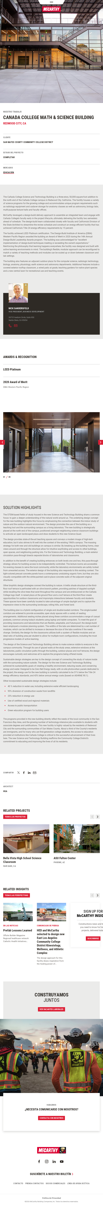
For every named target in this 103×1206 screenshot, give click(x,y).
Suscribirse (93, 938)
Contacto (18, 1183)
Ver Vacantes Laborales (51, 1009)
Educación (8, 172)
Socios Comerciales (55, 1183)
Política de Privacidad (51, 1198)
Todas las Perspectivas (16, 895)
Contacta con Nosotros (51, 1118)
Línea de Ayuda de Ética (78, 1183)
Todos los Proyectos (15, 817)
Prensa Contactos (34, 1183)
